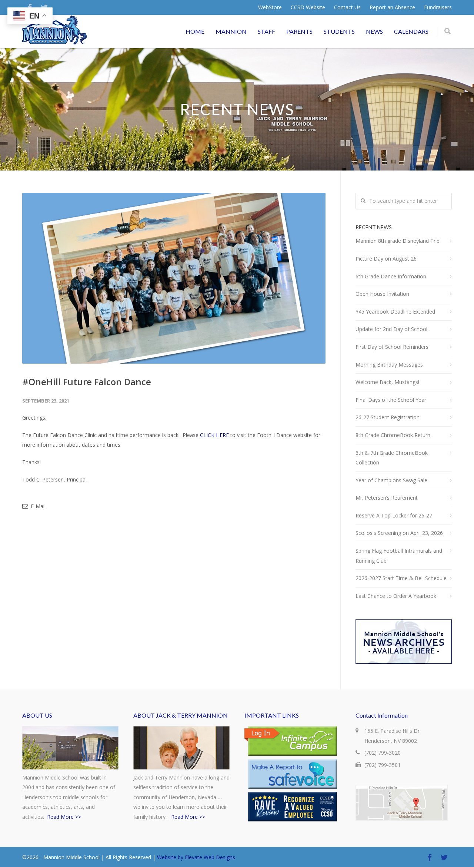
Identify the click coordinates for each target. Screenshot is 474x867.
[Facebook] (429, 857)
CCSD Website (308, 7)
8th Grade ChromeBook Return (393, 435)
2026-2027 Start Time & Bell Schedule (401, 578)
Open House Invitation (382, 293)
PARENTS (299, 31)
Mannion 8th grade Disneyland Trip (398, 240)
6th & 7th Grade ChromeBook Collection (392, 457)
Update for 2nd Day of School (391, 328)
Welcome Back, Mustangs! (387, 381)
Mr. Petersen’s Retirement (387, 497)
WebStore (270, 7)
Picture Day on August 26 (386, 258)
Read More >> (64, 816)
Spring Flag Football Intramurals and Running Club (399, 555)
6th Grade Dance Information (391, 276)
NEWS (374, 31)
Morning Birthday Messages (389, 364)
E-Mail (37, 506)
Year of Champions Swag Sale (391, 480)
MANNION (231, 31)
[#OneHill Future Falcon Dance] (174, 278)
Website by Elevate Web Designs (196, 857)
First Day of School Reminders (392, 346)
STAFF (266, 31)
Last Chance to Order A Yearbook (396, 595)
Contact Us (347, 7)
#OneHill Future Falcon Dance (86, 381)
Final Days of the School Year (391, 399)
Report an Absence (392, 7)
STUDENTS (339, 31)
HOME (195, 31)
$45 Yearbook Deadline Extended (395, 311)
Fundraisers (438, 7)
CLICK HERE (214, 435)
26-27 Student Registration (388, 417)
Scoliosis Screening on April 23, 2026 (399, 532)
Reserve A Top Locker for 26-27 (394, 515)
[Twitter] (444, 857)
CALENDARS (411, 31)
